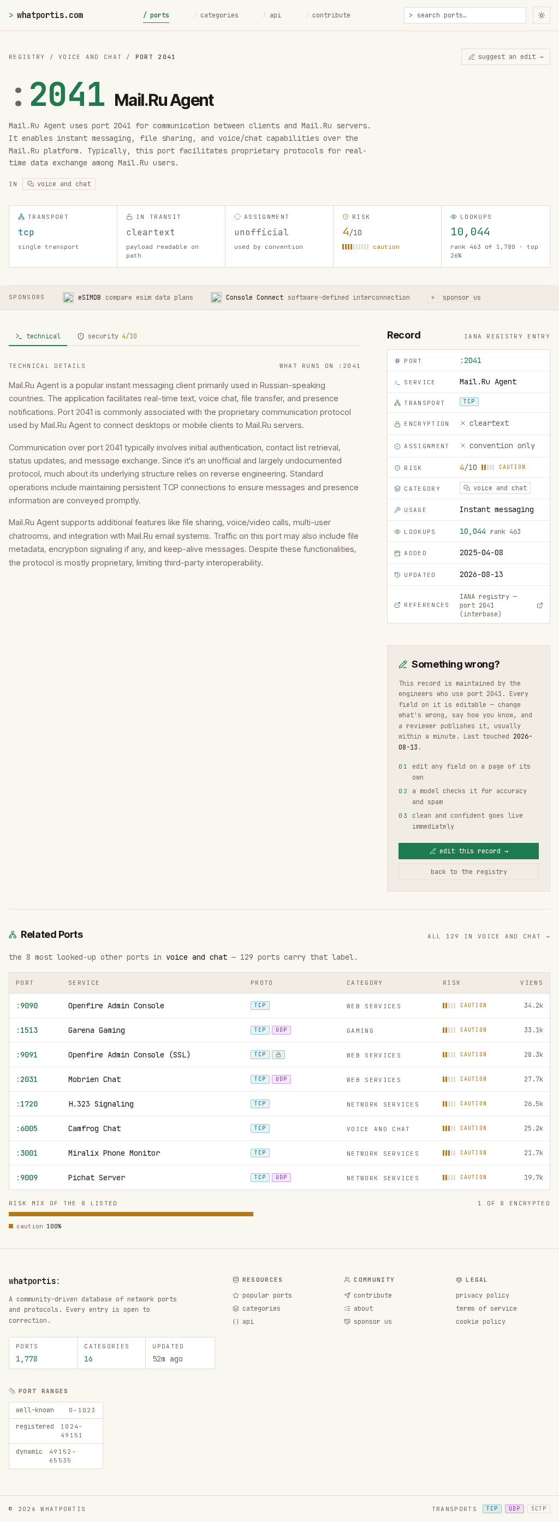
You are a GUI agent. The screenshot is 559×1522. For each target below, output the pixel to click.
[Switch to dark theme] (541, 15)
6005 (27, 1128)
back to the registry (469, 871)
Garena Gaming (96, 1030)
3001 (27, 1153)
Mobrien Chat (94, 1079)
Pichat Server (96, 1177)
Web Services (374, 1006)
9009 (27, 1177)
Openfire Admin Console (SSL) (129, 1055)
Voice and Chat (90, 57)
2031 (27, 1079)
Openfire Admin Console (116, 1005)
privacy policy (482, 1295)
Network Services (383, 1104)
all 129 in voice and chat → (488, 936)
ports (156, 15)
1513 (27, 1030)
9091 (27, 1055)
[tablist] (185, 337)
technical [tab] (43, 336)
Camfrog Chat (94, 1128)
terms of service (486, 1308)
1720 (27, 1104)
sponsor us (373, 1321)
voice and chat (196, 957)
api (272, 15)
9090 (27, 1005)
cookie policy (481, 1321)
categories (216, 15)
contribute (327, 15)
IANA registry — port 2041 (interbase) (488, 605)
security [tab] (112, 336)
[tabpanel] (185, 465)
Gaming (360, 1031)
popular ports (267, 1295)
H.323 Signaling (101, 1104)
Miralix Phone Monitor (114, 1153)
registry (27, 57)
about (363, 1308)
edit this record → (473, 851)
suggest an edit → (510, 56)
